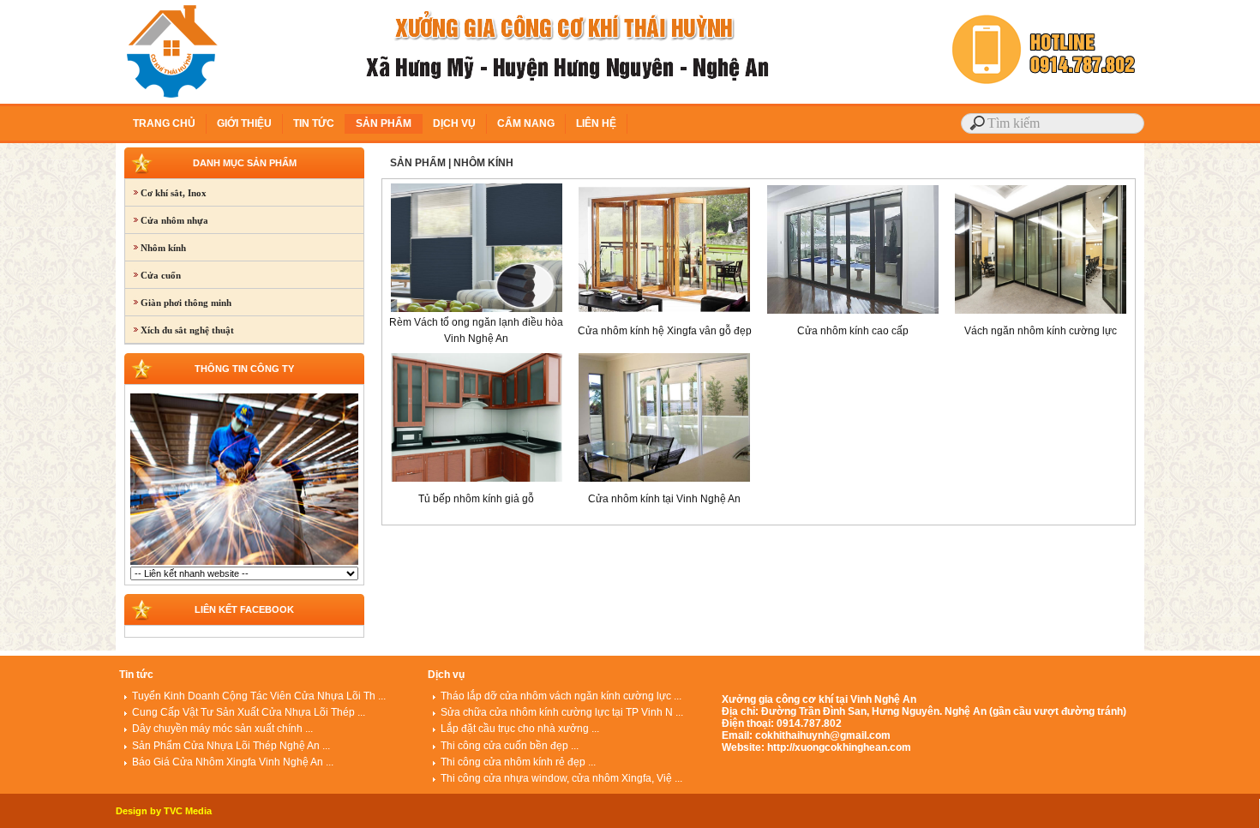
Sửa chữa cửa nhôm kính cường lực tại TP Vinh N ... (562, 712)
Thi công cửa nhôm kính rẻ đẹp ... (518, 762)
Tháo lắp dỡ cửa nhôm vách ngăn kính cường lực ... (561, 696)
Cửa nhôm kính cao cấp (853, 331)
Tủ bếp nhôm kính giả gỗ (476, 499)
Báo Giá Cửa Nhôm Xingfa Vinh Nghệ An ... (232, 762)
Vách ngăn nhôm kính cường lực (1040, 331)
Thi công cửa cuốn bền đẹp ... (510, 746)
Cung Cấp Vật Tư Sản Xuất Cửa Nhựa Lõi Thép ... (248, 712)
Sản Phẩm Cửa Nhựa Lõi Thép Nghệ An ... (231, 746)
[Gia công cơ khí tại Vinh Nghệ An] (244, 563)
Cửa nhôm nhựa (166, 220)
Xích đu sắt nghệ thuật (179, 330)
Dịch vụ (446, 675)
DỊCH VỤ (454, 123)
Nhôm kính (155, 248)
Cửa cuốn (153, 275)
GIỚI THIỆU (244, 123)
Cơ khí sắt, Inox (166, 193)
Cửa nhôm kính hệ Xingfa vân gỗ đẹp (665, 331)
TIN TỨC (313, 123)
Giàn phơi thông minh (178, 302)
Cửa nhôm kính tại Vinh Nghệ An (664, 499)
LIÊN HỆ (596, 123)
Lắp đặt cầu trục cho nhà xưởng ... (520, 729)
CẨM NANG (526, 123)
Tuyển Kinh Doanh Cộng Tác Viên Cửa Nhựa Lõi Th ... (259, 696)
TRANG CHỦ (164, 123)
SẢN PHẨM (383, 123)
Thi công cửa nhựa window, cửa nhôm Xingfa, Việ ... (561, 778)
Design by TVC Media (164, 811)
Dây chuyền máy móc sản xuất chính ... (222, 729)
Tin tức (136, 675)
